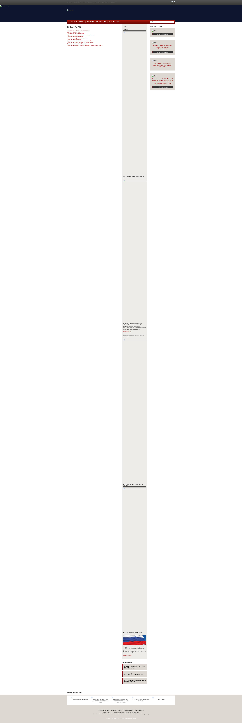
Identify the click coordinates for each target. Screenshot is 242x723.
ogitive (134, 718)
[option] (80, 699)
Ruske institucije (114, 21)
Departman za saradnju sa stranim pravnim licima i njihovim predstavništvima (84, 45)
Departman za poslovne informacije (75, 36)
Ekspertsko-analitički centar (73, 32)
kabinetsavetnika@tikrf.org (142, 713)
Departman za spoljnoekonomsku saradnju (77, 43)
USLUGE (97, 2)
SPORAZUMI (90, 21)
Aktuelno (74, 21)
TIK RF (117, 718)
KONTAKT (114, 2)
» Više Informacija (162, 34)
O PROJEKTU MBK (101, 21)
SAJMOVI (81, 21)
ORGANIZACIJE (88, 2)
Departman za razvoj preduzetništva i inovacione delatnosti (80, 35)
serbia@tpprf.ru (135, 712)
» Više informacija (127, 331)
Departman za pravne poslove (74, 39)
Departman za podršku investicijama (75, 33)
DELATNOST (77, 2)
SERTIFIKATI (105, 2)
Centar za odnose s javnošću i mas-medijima (77, 38)
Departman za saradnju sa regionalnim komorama (78, 30)
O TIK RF (69, 2)
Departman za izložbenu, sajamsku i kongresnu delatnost (80, 42)
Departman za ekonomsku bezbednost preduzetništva (79, 40)
